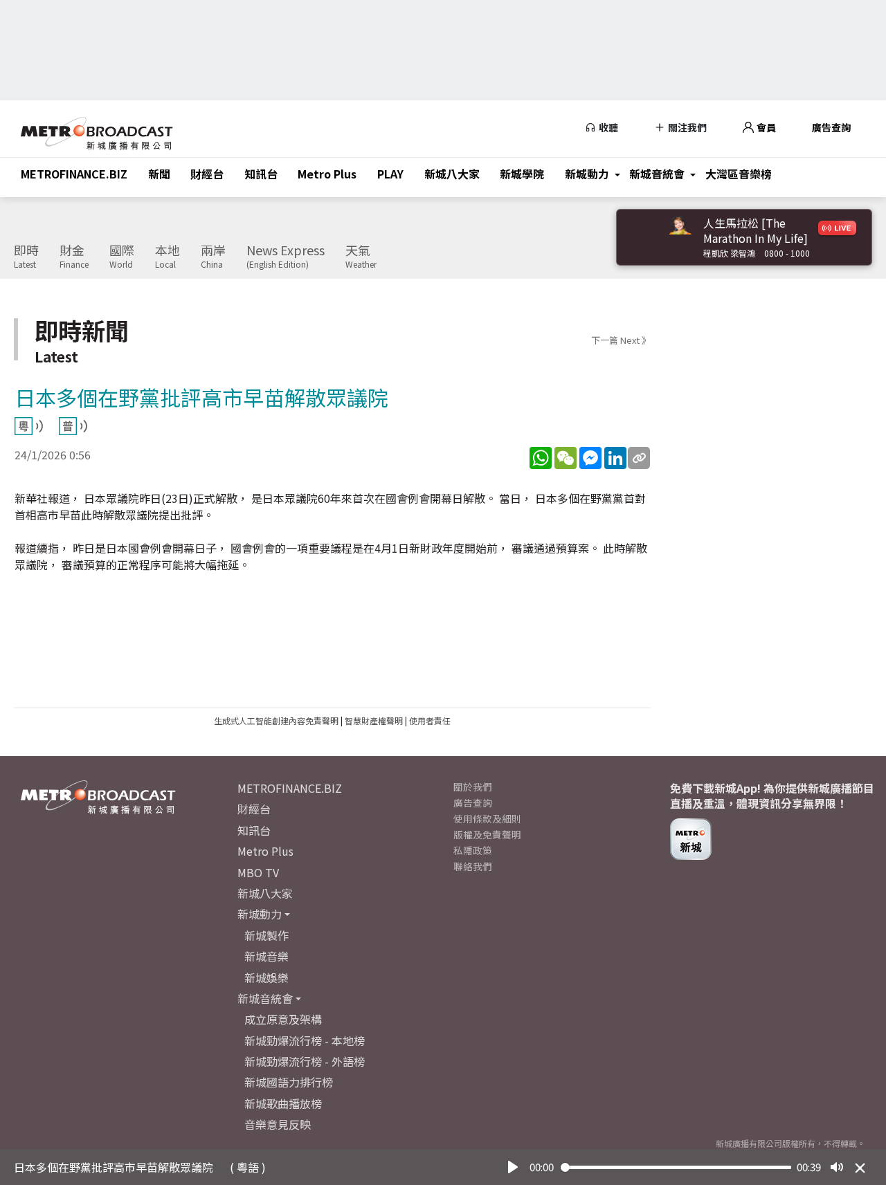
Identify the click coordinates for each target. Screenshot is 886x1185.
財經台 (207, 173)
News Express (285, 257)
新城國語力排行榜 (288, 1082)
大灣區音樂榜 (738, 173)
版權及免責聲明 (487, 834)
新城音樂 (266, 956)
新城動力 (587, 173)
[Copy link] (639, 458)
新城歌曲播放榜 (283, 1103)
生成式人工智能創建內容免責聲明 (276, 720)
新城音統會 (657, 173)
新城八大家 (452, 173)
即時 (26, 257)
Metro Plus (327, 173)
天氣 (361, 257)
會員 (765, 127)
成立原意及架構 (283, 1019)
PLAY (390, 173)
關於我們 (472, 786)
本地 (167, 257)
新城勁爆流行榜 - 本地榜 (304, 1040)
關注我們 (686, 127)
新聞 (159, 173)
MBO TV (258, 872)
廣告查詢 (831, 127)
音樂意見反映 (277, 1124)
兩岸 (213, 257)
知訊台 (261, 173)
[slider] (676, 1167)
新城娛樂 (266, 977)
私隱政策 (472, 850)
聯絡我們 (472, 866)
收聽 (607, 127)
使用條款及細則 (487, 818)
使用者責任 (430, 720)
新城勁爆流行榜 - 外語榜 (304, 1061)
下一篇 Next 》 (621, 340)
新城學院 (522, 173)
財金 (74, 257)
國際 (121, 257)
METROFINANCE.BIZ (74, 173)
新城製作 (266, 935)
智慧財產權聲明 (374, 720)
